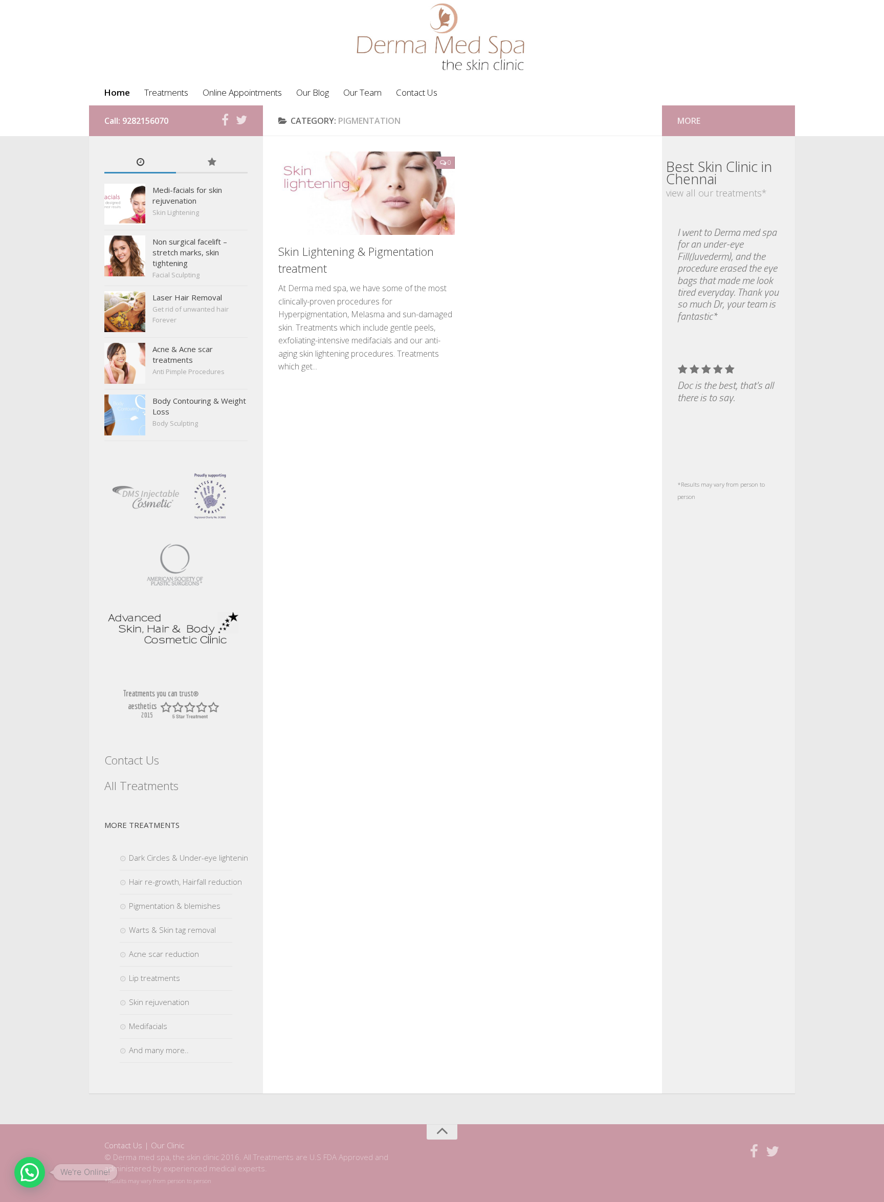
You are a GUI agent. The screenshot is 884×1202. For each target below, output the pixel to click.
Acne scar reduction (164, 954)
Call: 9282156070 (136, 120)
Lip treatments (154, 978)
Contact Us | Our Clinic (144, 1145)
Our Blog (312, 92)
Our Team (362, 92)
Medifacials (148, 1026)
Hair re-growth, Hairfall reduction (185, 882)
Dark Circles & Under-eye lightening (190, 858)
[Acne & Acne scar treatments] (124, 363)
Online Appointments (242, 92)
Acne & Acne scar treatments (182, 354)
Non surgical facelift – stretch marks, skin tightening (189, 252)
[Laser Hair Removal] (124, 311)
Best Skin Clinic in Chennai (719, 172)
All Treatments (141, 786)
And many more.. (159, 1050)
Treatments (166, 92)
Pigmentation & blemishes (174, 906)
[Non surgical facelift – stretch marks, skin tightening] (124, 255)
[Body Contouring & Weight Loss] (124, 415)
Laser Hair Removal (187, 297)
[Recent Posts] (140, 162)
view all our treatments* (716, 193)
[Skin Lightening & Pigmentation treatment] (366, 193)
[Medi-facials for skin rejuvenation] (124, 204)
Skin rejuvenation (159, 1002)
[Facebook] (225, 120)
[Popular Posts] (212, 162)
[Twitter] (241, 120)
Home (117, 92)
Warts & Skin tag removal (172, 930)
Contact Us (416, 92)
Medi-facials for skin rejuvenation (187, 195)
